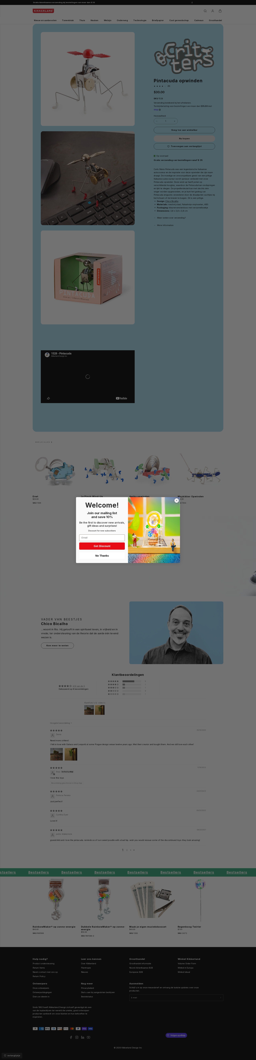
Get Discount (102, 546)
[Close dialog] (176, 500)
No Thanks (102, 555)
